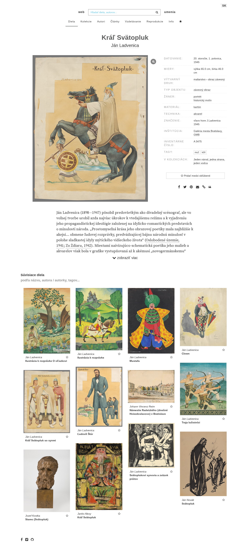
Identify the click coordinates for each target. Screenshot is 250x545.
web (81, 12)
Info (171, 21)
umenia (170, 12)
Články (115, 21)
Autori (101, 21)
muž (197, 152)
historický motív (203, 100)
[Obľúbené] (181, 21)
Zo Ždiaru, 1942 (78, 245)
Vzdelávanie (133, 21)
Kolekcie (86, 21)
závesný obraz (202, 89)
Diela (71, 21)
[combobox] (124, 12)
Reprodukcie (155, 21)
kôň (204, 152)
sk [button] (224, 5)
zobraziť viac (127, 258)
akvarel (198, 113)
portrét (197, 96)
